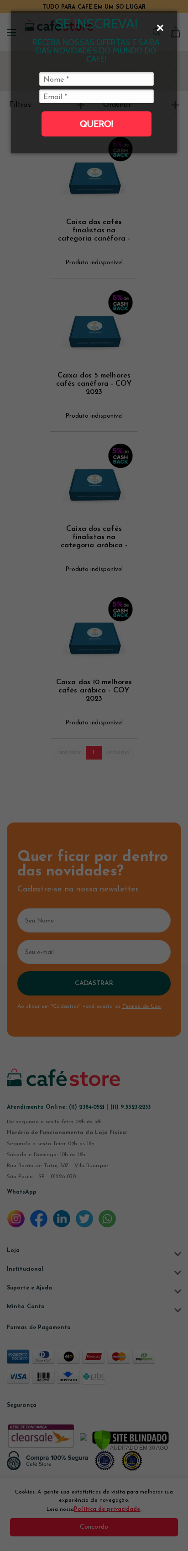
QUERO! (96, 123)
